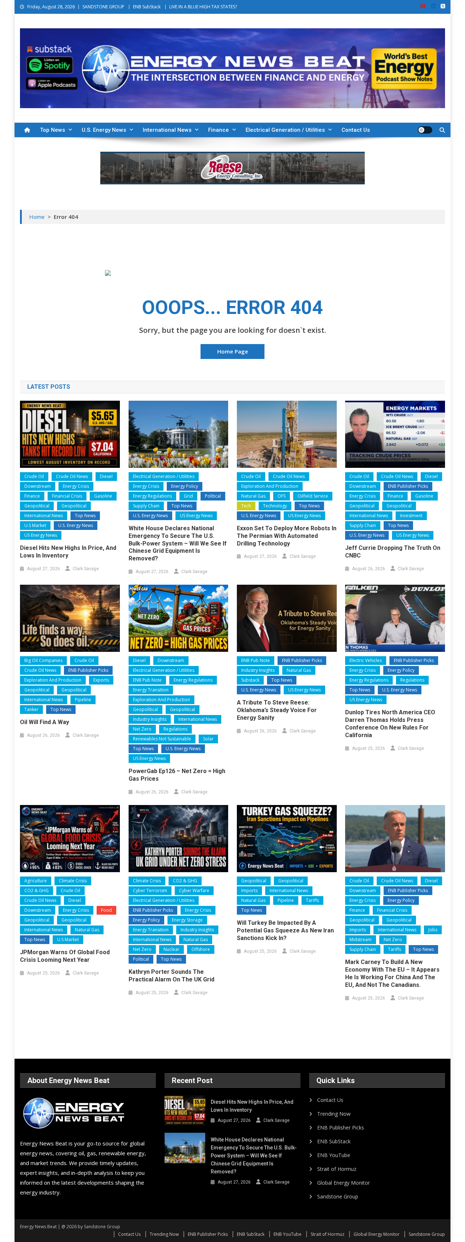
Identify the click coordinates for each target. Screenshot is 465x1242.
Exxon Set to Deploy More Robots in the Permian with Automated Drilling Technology (286, 536)
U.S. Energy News (104, 130)
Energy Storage (187, 920)
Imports (249, 890)
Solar (208, 739)
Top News (52, 130)
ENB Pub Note (147, 680)
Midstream (360, 939)
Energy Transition (151, 690)
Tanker (31, 709)
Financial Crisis (67, 496)
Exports (101, 680)
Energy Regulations (152, 496)
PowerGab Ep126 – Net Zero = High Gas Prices (177, 775)
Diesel (106, 476)
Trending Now (334, 1113)
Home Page (232, 351)
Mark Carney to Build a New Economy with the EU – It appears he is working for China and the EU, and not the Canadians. (392, 973)
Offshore (200, 949)
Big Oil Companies (43, 660)
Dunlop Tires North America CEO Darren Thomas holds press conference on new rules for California (390, 723)
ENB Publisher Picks (408, 486)
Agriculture (35, 881)
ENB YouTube (333, 1155)
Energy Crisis (76, 486)
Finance (218, 130)
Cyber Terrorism (150, 890)
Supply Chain (146, 506)
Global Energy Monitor (343, 1182)
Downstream (37, 486)
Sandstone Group (337, 1196)
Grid (188, 496)
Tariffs (312, 900)
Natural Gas (253, 496)
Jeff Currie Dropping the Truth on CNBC (392, 551)
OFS (282, 496)
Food (106, 910)
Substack (250, 680)
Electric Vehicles (365, 660)
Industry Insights (149, 719)
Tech (246, 506)
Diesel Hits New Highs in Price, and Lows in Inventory (68, 551)
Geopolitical (36, 506)
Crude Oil (34, 476)
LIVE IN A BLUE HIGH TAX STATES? (203, 7)
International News (167, 130)
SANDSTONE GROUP (103, 7)
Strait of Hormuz (336, 1168)
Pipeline (83, 699)
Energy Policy (184, 486)
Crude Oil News (72, 476)
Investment (411, 515)
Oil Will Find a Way (44, 722)
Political (213, 496)
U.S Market (35, 525)
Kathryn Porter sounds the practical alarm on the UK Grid (171, 975)
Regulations (175, 729)
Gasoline (103, 496)
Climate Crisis (73, 881)
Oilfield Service (313, 496)
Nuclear (171, 949)
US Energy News (40, 535)
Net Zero (142, 729)
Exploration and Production (269, 486)
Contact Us (355, 130)
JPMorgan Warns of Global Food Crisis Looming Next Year (65, 956)
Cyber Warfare (194, 890)
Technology (275, 506)
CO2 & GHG (36, 890)
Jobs (432, 930)
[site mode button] (425, 130)
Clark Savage (86, 568)
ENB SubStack (147, 7)
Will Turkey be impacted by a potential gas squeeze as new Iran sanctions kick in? (285, 930)
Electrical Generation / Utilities (285, 130)
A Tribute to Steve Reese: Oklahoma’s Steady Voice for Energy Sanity (277, 710)
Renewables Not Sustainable (162, 739)
